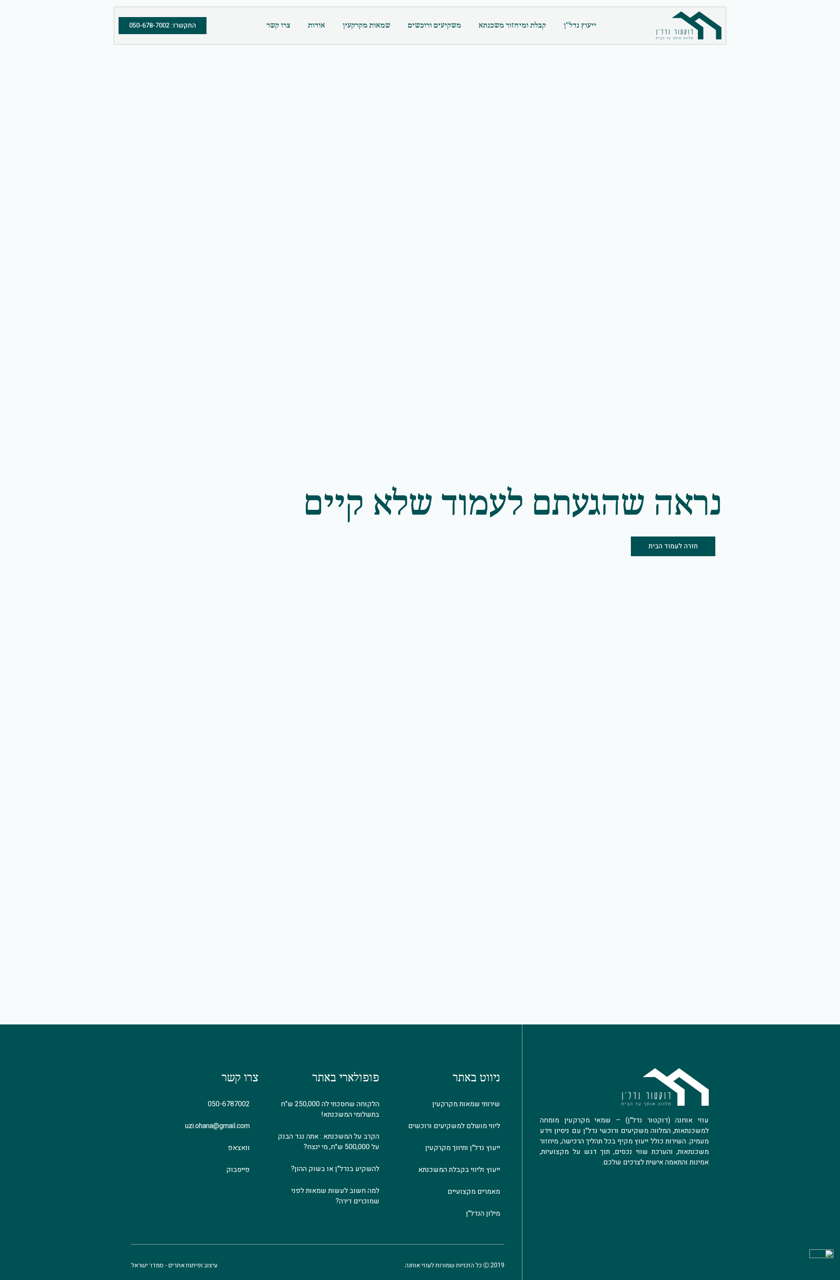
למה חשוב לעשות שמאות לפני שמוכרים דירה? (335, 1195)
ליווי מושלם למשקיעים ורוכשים (454, 1126)
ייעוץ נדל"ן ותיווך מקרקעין (462, 1148)
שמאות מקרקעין (366, 25)
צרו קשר (278, 25)
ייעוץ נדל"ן (580, 25)
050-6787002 (230, 1104)
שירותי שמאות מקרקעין (466, 1104)
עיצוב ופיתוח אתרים (192, 1265)
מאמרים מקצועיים (474, 1191)
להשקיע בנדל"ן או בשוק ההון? (335, 1169)
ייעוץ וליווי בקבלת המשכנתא (459, 1169)
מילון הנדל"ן (483, 1213)
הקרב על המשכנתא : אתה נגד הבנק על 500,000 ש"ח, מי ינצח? (328, 1141)
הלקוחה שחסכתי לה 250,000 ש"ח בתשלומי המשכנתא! (330, 1109)
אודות (316, 25)
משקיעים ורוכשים (434, 25)
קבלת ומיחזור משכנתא (512, 25)
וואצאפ (240, 1148)
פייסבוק (239, 1169)
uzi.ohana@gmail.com (219, 1126)
